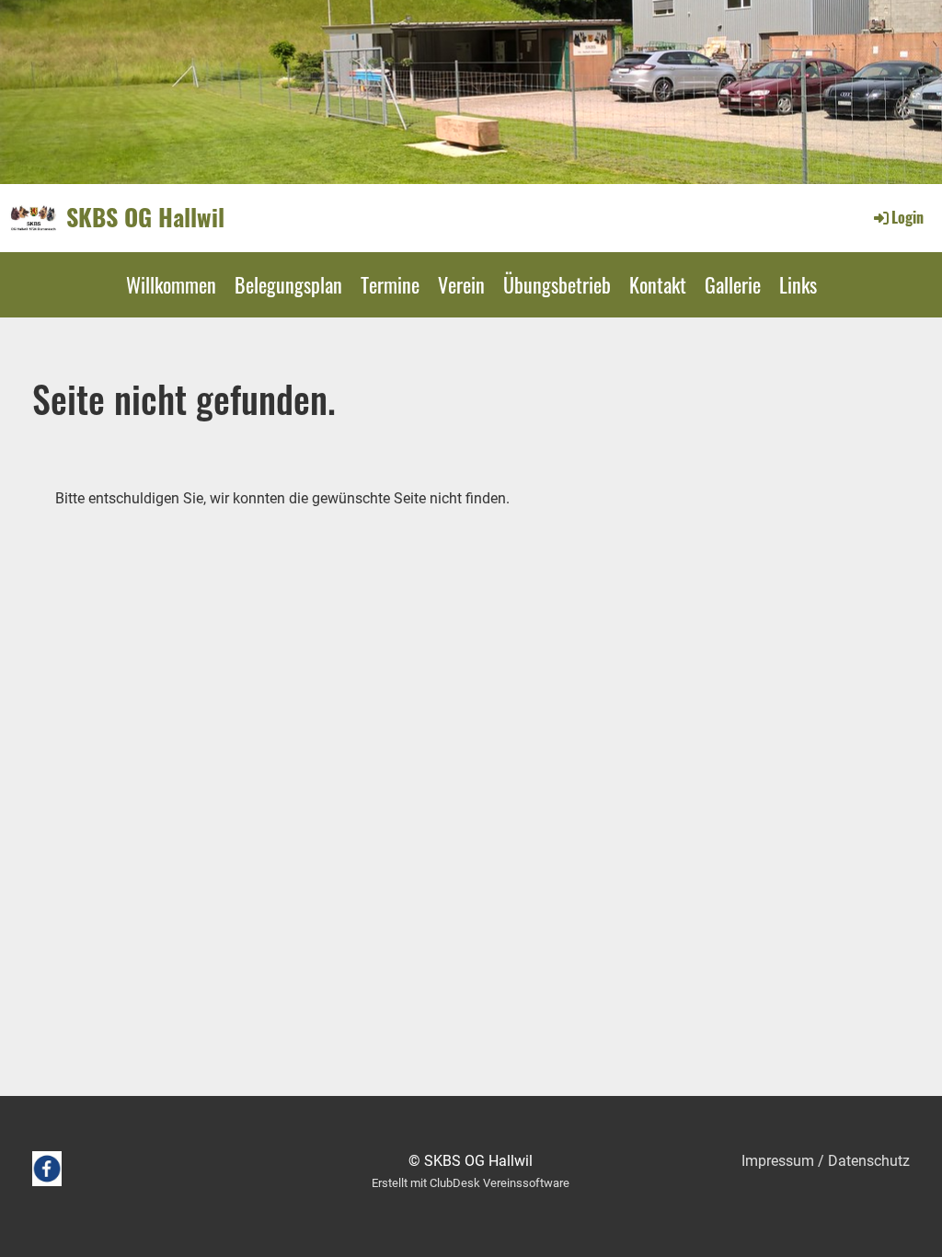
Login (907, 217)
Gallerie (733, 284)
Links (798, 284)
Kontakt (657, 284)
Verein (461, 284)
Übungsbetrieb (557, 284)
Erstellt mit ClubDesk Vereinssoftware (470, 1183)
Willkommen (171, 284)
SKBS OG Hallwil (145, 217)
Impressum (777, 1161)
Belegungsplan (288, 284)
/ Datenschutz (862, 1161)
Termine (390, 284)
